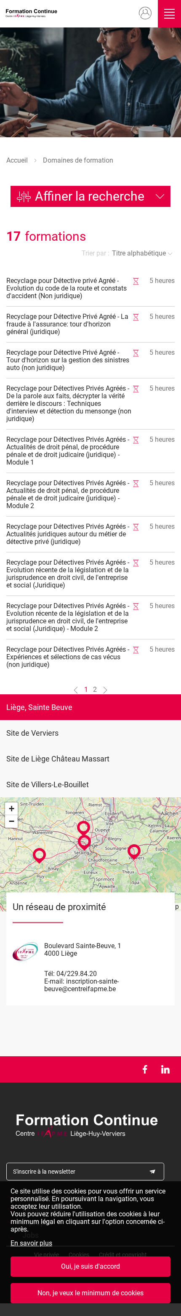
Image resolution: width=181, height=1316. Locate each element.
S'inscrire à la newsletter (44, 1171)
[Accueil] (32, 14)
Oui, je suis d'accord (90, 1266)
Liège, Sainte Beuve (39, 707)
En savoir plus (31, 1243)
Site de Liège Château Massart (57, 758)
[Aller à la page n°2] (105, 689)
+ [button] (11, 808)
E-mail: (54, 981)
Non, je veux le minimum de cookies (90, 1293)
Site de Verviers (32, 733)
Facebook (144, 1069)
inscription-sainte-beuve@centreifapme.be (81, 985)
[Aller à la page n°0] (76, 689)
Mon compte (145, 13)
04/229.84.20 (76, 974)
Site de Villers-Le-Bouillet (47, 784)
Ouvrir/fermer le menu (169, 13)
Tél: (49, 974)
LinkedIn (165, 1069)
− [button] (11, 821)
